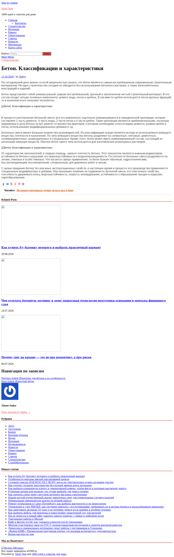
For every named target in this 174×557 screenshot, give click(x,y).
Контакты (20, 23)
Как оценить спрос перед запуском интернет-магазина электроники (47, 494)
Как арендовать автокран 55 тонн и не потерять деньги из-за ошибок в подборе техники (59, 509)
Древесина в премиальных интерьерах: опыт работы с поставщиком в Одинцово (55, 528)
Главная (12, 20)
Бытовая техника (18, 435)
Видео (11, 438)
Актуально (14, 429)
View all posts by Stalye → (16, 412)
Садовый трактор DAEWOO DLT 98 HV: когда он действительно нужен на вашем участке (61, 482)
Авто (11, 425)
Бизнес (12, 432)
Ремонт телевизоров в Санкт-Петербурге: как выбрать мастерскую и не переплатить (57, 503)
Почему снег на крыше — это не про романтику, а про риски (46, 357)
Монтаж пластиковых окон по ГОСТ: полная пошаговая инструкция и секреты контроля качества (65, 525)
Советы (12, 38)
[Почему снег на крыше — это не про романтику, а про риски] (30, 350)
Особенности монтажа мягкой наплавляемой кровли (38, 479)
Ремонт (12, 32)
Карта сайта (15, 47)
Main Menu (7, 56)
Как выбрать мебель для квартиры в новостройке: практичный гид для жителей (54, 512)
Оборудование (16, 35)
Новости (13, 41)
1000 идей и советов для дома (49, 554)
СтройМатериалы (18, 462)
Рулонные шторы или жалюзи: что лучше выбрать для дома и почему (48, 491)
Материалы (14, 44)
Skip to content (9, 2)
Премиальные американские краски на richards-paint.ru (40, 500)
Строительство (16, 26)
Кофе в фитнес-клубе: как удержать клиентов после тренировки (45, 522)
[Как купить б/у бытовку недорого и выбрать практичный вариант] (30, 240)
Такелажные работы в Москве (25, 518)
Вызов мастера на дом (21, 534)
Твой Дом (7, 8)
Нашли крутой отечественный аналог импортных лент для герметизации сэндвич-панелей (61, 497)
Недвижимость (17, 444)
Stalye (22, 76)
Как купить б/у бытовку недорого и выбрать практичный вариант (51, 247)
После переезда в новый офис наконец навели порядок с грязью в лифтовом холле (56, 515)
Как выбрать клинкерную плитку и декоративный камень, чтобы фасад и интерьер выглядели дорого (67, 488)
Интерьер (13, 29)
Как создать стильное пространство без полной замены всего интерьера (50, 485)
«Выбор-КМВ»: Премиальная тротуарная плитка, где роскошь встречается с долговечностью (62, 531)
